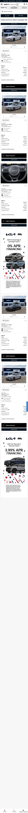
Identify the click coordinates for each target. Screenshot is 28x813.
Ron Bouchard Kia (12, 4)
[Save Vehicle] (25, 51)
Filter (22, 15)
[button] (24, 47)
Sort (8, 15)
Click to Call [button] (14, 90)
